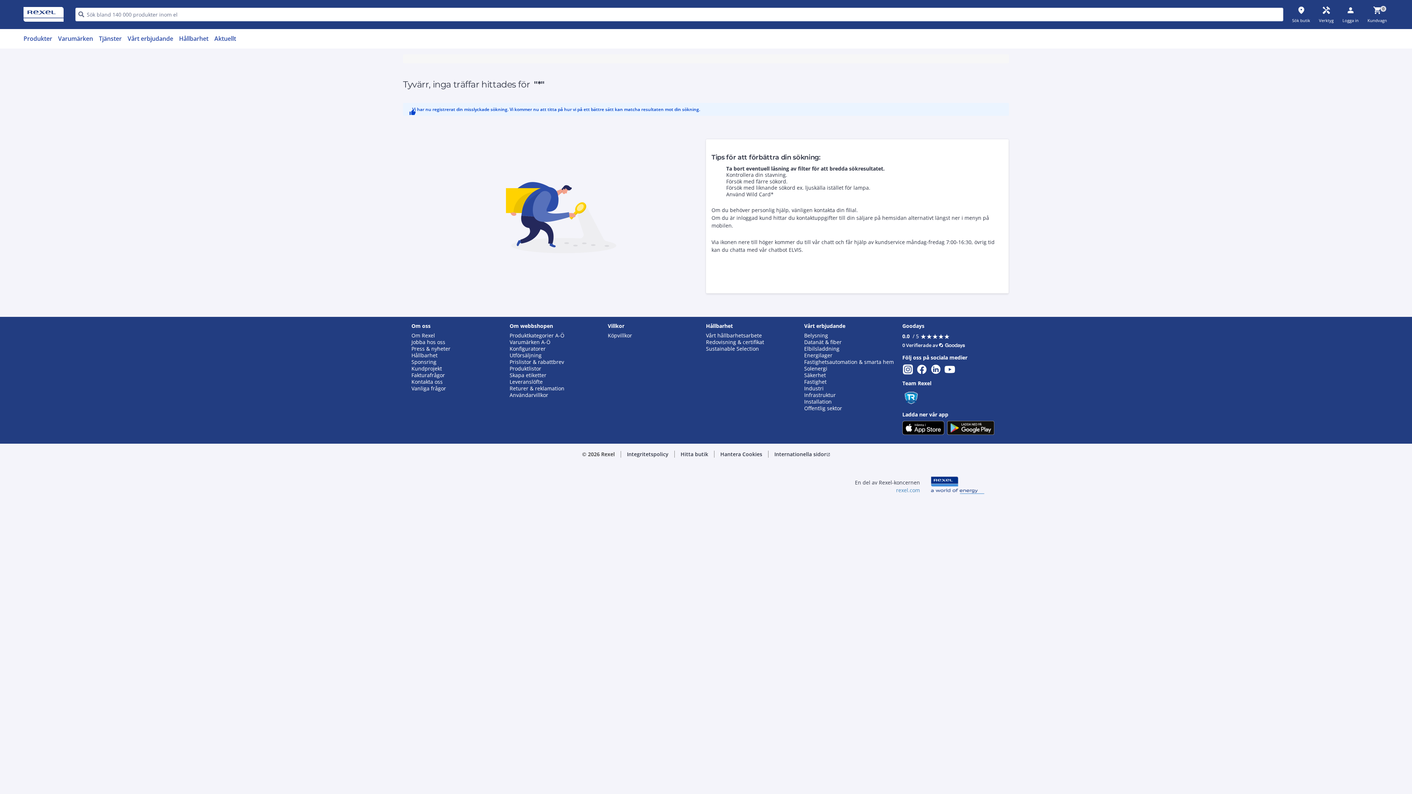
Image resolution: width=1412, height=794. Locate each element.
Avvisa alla (733, 322)
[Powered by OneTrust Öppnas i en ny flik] (796, 344)
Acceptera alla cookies (789, 322)
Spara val (625, 322)
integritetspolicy (716, 201)
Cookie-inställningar (631, 292)
